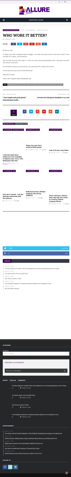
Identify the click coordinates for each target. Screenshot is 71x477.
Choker (21, 84)
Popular (13, 380)
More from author (21, 124)
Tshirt (60, 84)
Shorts (55, 84)
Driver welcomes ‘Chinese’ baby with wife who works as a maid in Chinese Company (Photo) (58, 198)
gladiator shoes (30, 84)
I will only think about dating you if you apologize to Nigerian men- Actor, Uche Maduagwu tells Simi (13, 158)
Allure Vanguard (13, 84)
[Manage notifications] (66, 472)
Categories (6, 351)
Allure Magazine (7, 30)
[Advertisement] (36, 229)
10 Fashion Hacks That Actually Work (13, 25)
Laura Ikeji (48, 84)
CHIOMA (16, 388)
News (22, 129)
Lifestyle (37, 129)
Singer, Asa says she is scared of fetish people (34, 146)
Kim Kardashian (40, 84)
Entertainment (16, 129)
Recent (5, 380)
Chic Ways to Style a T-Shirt (20, 405)
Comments (21, 380)
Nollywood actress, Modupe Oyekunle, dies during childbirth (35, 193)
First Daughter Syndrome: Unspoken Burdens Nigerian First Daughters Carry (35, 414)
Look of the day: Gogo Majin (59, 150)
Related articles (9, 124)
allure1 (5, 164)
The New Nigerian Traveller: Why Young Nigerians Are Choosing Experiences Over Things (29, 23)
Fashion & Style (15, 30)
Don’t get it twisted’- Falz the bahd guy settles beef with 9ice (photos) (13, 196)
